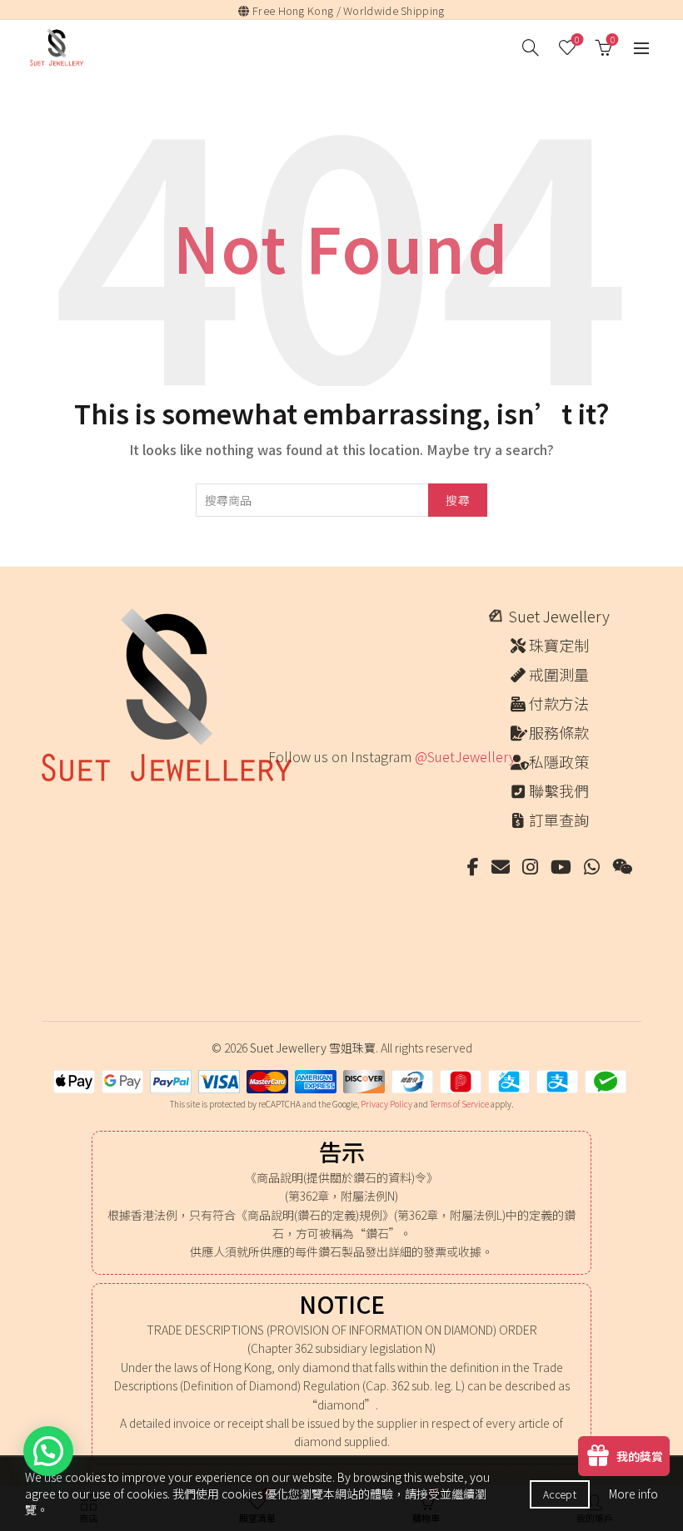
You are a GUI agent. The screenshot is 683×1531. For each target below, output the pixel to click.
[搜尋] (530, 47)
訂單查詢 (559, 819)
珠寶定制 (559, 645)
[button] (48, 1451)
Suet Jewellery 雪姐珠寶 (313, 1047)
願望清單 (577, 40)
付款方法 (559, 703)
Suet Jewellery (559, 616)
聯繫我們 (559, 790)
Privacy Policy (386, 1103)
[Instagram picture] (285, 802)
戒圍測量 (559, 674)
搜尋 (458, 500)
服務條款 (559, 732)
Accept (559, 1494)
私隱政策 (559, 761)
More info (633, 1493)
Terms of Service (459, 1103)
